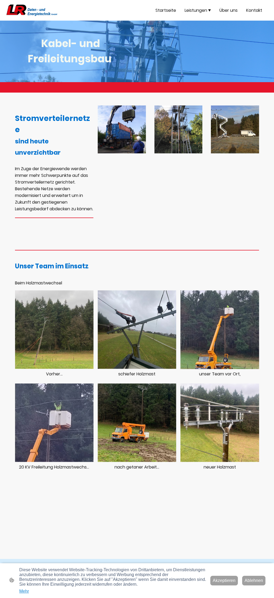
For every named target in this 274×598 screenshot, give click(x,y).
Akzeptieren (224, 580)
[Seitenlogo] (31, 10)
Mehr (24, 591)
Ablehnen (254, 580)
